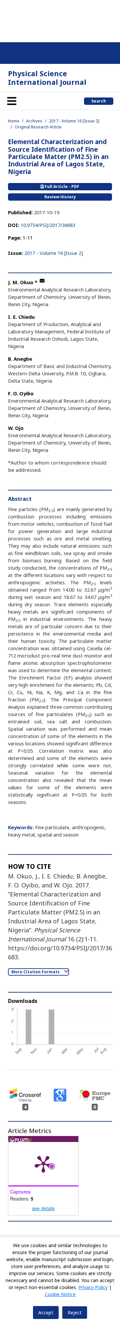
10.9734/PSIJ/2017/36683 (48, 225)
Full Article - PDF (61, 186)
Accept (45, 1312)
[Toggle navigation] (12, 101)
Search (98, 101)
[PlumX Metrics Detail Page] (43, 1164)
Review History (60, 197)
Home (13, 121)
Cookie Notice (60, 1294)
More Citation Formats (36, 972)
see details (43, 1208)
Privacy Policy (93, 1287)
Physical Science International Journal (47, 78)
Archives (34, 121)
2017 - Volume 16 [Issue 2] (74, 121)
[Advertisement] (60, 20)
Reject (75, 1312)
